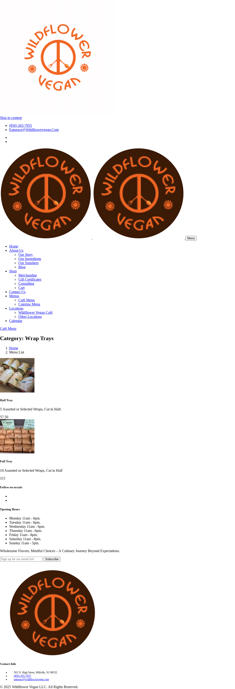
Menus (14, 296)
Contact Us (17, 292)
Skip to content (11, 118)
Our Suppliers (28, 263)
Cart (21, 288)
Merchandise (27, 275)
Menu (191, 238)
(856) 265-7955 (20, 125)
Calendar (15, 321)
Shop (13, 271)
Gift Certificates (29, 279)
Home (13, 246)
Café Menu (26, 300)
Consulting (26, 283)
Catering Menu (29, 304)
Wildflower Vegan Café (35, 312)
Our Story (25, 255)
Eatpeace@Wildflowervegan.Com (34, 130)
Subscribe (52, 559)
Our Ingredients (29, 259)
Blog (21, 267)
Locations (16, 308)
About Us (16, 250)
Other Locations (30, 317)
